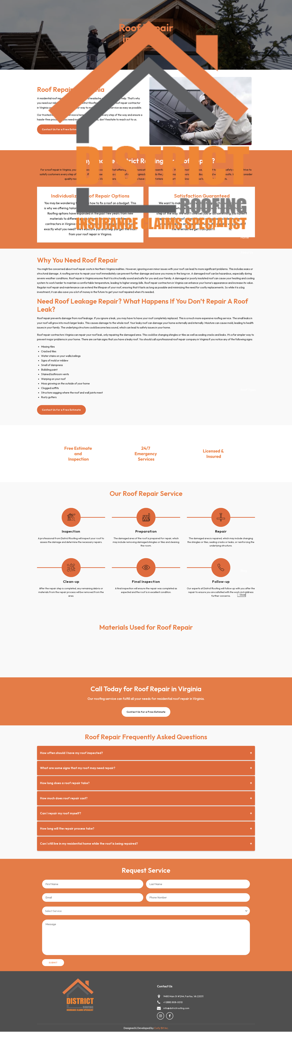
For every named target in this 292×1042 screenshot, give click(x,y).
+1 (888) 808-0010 (173, 1002)
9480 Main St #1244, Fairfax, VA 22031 (183, 996)
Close (242, 594)
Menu (222, 231)
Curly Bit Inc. (161, 1028)
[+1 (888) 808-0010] (159, 1002)
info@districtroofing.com (176, 1008)
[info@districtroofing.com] (159, 1008)
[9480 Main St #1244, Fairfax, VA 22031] (159, 996)
